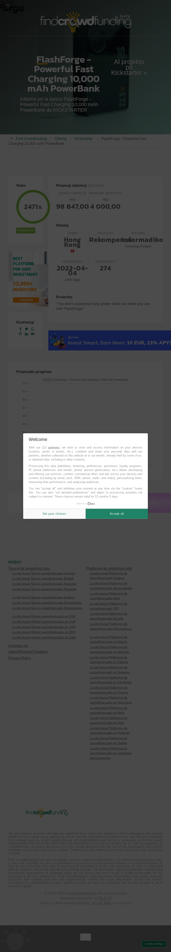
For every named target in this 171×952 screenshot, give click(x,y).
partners (53, 447)
